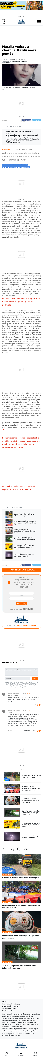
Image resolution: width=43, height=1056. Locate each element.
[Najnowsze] (21, 1053)
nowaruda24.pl (32, 1024)
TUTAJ (4, 429)
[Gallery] (21, 5)
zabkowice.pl (16, 1027)
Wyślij (35, 679)
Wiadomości (7, 149)
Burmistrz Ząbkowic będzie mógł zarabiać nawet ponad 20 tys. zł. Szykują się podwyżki (21, 301)
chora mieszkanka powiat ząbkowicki (15, 165)
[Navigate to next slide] (40, 5)
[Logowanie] (35, 1053)
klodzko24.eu (6, 1027)
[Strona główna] (6, 1053)
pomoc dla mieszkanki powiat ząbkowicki (16, 167)
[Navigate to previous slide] (3, 5)
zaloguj (21, 603)
